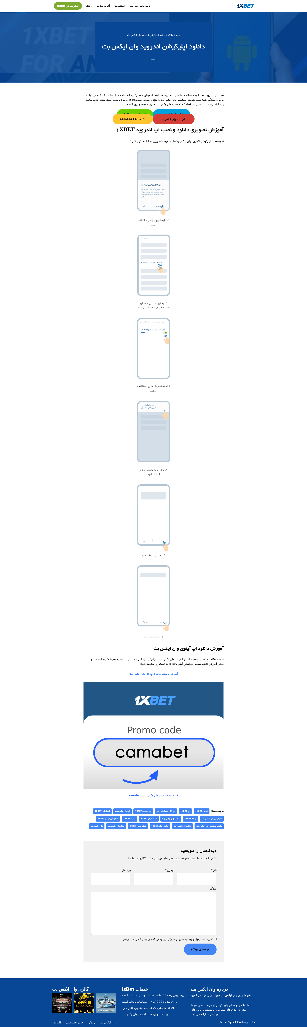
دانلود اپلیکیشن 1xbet (108, 818)
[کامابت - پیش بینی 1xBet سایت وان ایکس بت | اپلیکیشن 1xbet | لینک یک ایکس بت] (246, 6)
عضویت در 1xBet (67, 5)
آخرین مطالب (103, 5)
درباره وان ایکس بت (140, 5)
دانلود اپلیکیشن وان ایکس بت (209, 826)
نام (214, 870)
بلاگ (170, 35)
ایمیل (169, 870)
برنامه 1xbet (190, 818)
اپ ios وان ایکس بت (166, 811)
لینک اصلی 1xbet (138, 826)
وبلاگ (88, 5)
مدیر (152, 59)
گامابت (57, 1022)
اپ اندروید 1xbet (143, 811)
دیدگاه (212, 889)
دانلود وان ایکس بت (182, 826)
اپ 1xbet (185, 811)
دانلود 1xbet (129, 818)
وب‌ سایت (125, 870)
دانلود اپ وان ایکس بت (173, 119)
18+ (252, 1022)
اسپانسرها (120, 5)
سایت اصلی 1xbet (159, 826)
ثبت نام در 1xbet (149, 818)
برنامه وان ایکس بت (170, 818)
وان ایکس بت (97, 826)
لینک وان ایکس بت (116, 826)
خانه (178, 35)
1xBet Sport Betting (234, 1022)
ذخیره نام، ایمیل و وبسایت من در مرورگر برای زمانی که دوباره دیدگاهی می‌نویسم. (168, 939)
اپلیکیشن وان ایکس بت (212, 818)
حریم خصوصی (75, 1022)
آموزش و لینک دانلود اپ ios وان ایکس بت (153, 674)
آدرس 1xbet (201, 811)
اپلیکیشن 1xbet (102, 811)
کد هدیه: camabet (133, 119)
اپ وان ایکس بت (122, 811)
